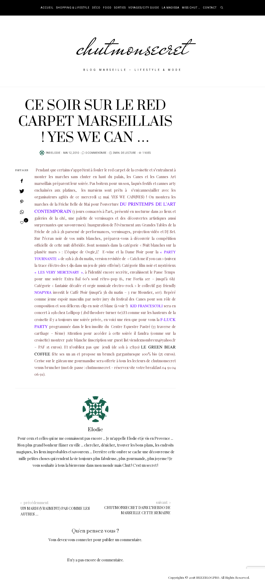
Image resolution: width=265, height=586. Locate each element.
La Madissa (170, 8)
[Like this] (22, 222)
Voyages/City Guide (143, 8)
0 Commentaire (95, 153)
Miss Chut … (191, 8)
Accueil (47, 8)
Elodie (55, 153)
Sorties (120, 8)
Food (107, 8)
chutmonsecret (132, 47)
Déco (96, 8)
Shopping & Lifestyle (73, 8)
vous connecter (80, 539)
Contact (210, 8)
